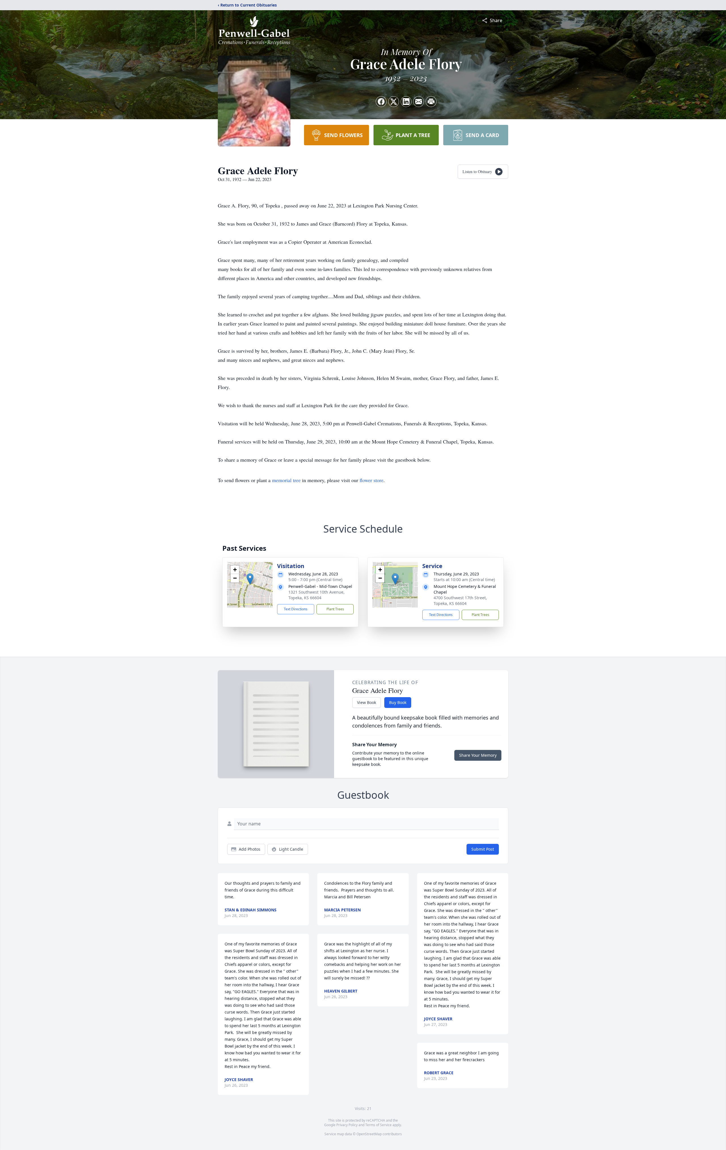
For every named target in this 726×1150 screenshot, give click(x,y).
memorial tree (286, 480)
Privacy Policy (347, 1124)
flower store (371, 480)
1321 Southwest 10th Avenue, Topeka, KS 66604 (316, 594)
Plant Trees (335, 609)
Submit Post (482, 849)
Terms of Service (378, 1124)
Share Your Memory (478, 755)
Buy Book (397, 702)
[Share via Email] (418, 101)
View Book (366, 702)
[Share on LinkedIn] (406, 101)
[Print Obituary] (431, 101)
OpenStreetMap (369, 1134)
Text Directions (295, 609)
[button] (250, 579)
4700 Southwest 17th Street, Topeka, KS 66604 (460, 600)
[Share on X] (394, 101)
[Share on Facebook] (381, 101)
